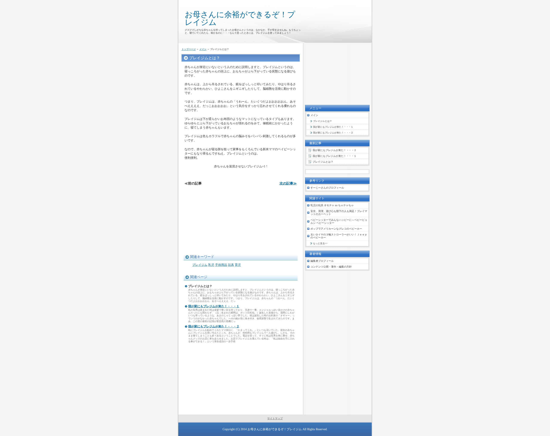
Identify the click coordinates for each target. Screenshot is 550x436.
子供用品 (221, 264)
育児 (238, 264)
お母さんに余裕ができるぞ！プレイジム (240, 18)
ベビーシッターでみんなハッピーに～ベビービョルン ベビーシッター (338, 221)
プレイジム (199, 264)
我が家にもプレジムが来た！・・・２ (213, 326)
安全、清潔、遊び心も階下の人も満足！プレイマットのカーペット (338, 213)
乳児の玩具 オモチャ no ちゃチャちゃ (332, 205)
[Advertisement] (241, 220)
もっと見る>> (320, 243)
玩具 (231, 264)
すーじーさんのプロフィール (327, 187)
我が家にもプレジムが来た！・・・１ (213, 306)
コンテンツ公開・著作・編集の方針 (331, 266)
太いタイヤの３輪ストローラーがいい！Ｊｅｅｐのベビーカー (338, 236)
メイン (202, 49)
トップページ (189, 49)
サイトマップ (275, 418)
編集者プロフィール (322, 260)
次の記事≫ (288, 183)
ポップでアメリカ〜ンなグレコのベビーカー (336, 228)
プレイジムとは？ (322, 121)
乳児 (211, 264)
